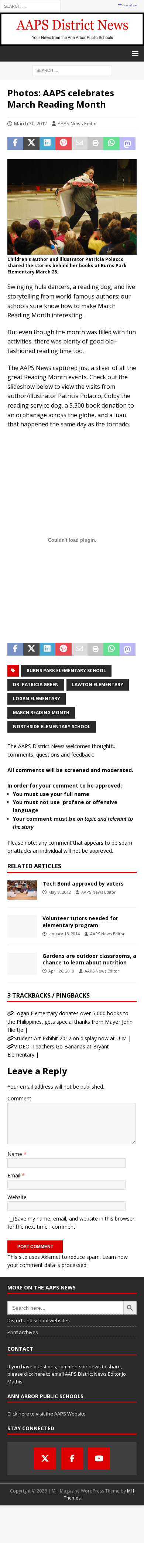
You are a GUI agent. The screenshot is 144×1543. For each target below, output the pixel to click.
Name (15, 1154)
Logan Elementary (36, 698)
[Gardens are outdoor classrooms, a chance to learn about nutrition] (22, 964)
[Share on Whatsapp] (111, 143)
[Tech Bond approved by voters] (22, 890)
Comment (19, 1098)
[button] (134, 53)
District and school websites (38, 1320)
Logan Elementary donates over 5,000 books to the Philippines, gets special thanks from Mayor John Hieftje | (70, 1021)
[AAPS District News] (72, 41)
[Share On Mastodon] (128, 143)
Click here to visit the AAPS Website (46, 1413)
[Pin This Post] (63, 143)
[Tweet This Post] (31, 143)
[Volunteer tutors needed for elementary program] (22, 926)
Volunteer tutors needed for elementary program (80, 921)
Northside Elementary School (51, 726)
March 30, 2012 (30, 123)
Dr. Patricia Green (36, 684)
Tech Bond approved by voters (83, 883)
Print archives (22, 1332)
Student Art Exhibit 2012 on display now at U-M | (72, 1038)
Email (14, 1175)
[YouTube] (99, 1459)
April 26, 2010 (61, 971)
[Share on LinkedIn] (47, 143)
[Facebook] (72, 1459)
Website (17, 1197)
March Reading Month (41, 712)
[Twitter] (45, 1459)
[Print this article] (95, 143)
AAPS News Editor (77, 123)
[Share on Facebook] (15, 143)
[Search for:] (30, 5)
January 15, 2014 (64, 933)
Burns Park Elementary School (66, 670)
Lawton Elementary (97, 684)
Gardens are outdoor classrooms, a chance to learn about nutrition (89, 959)
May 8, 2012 (59, 892)
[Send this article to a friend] (80, 143)
